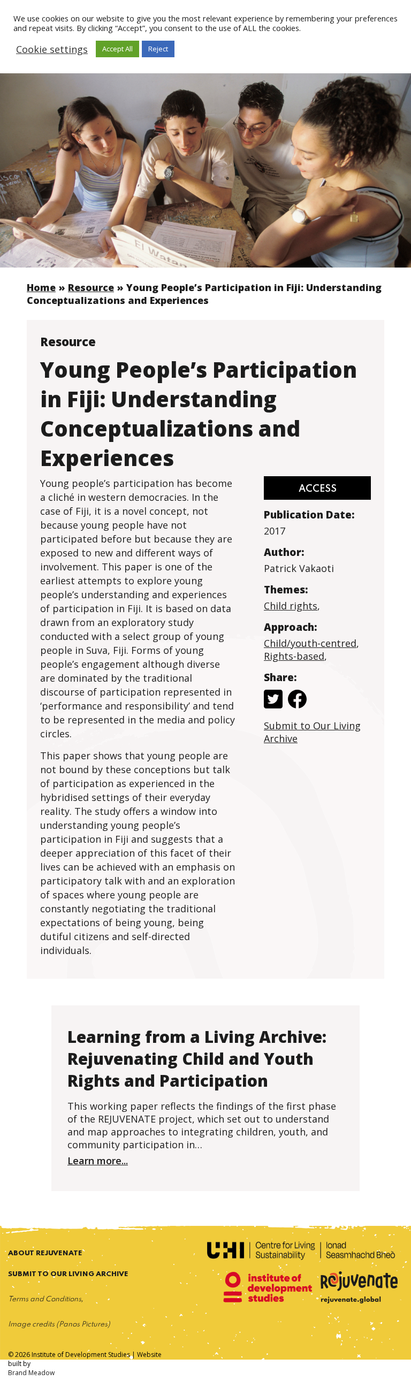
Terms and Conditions (44, 1299)
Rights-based (294, 656)
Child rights (290, 605)
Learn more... (97, 1160)
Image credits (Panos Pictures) (59, 1324)
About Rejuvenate (45, 1253)
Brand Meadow (31, 1372)
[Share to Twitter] (273, 700)
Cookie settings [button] (52, 49)
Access (318, 489)
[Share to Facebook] (297, 700)
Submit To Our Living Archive (68, 1274)
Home (41, 287)
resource (91, 287)
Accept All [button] (117, 49)
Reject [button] (158, 49)
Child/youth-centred (310, 643)
